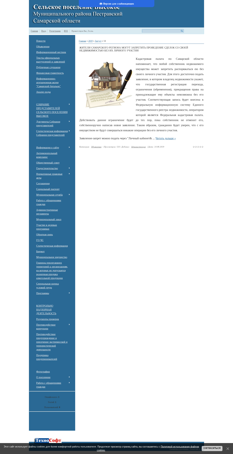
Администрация (138, 147)
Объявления (96, 147)
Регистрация (55, 31)
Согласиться (212, 448)
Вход (43, 31)
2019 (90, 41)
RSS (66, 31)
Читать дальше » (165, 138)
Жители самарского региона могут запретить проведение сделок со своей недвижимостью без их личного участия (133, 49)
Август (98, 41)
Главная (34, 31)
